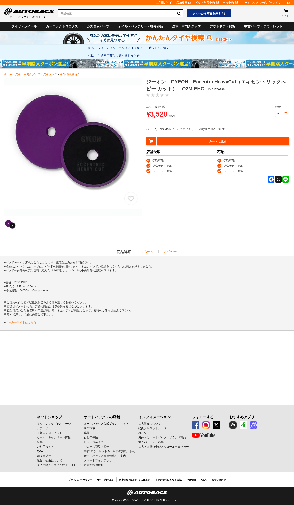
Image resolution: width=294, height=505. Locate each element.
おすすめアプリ (242, 417)
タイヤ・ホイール (24, 26)
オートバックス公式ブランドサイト (264, 2)
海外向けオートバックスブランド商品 (162, 437)
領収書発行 (44, 455)
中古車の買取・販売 (96, 446)
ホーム (8, 74)
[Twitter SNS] (216, 425)
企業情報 (191, 479)
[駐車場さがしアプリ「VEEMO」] (243, 425)
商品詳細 (124, 253)
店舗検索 (181, 2)
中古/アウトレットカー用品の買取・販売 (109, 451)
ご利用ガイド (163, 2)
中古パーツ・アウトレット (263, 26)
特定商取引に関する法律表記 (134, 479)
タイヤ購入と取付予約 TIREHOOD (59, 465)
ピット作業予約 (205, 2)
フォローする (203, 417)
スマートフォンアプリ (98, 460)
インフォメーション (154, 417)
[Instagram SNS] (206, 425)
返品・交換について (49, 460)
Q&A (40, 451)
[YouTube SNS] (203, 435)
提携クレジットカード (152, 428)
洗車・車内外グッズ (186, 26)
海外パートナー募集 (151, 442)
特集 (40, 442)
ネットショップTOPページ (54, 423)
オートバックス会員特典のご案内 (105, 455)
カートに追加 (217, 141)
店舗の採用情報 (94, 465)
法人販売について (149, 423)
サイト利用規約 (105, 479)
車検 (87, 432)
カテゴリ (42, 428)
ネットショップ (49, 417)
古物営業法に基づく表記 (168, 479)
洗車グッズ (50, 74)
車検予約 (228, 2)
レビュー (169, 252)
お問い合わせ (219, 479)
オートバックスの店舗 (102, 417)
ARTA (142, 432)
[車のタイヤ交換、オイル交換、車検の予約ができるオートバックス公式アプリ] (233, 425)
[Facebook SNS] (195, 425)
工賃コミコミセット (49, 432)
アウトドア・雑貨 (222, 26)
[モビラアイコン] (253, 425)
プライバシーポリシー (80, 479)
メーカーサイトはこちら (21, 322)
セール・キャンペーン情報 (54, 437)
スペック (147, 252)
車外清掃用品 (68, 74)
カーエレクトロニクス (62, 26)
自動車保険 (91, 437)
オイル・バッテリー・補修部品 (140, 26)
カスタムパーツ (98, 26)
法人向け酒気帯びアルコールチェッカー (163, 446)
